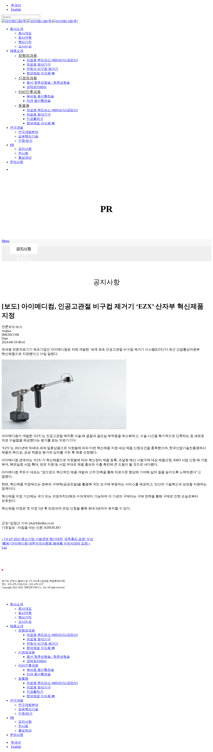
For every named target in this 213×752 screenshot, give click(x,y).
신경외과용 (26, 652)
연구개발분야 (28, 705)
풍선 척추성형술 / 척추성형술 (48, 656)
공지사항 (25, 721)
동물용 (23, 678)
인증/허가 (25, 713)
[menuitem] (110, 5)
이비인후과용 (28, 665)
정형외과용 (26, 630)
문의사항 (16, 735)
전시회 (23, 726)
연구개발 (16, 700)
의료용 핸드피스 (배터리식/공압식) (52, 635)
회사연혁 (25, 613)
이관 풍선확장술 (39, 674)
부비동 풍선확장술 (40, 670)
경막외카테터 (37, 661)
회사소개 (16, 604)
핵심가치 (25, 617)
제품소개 (16, 626)
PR (12, 718)
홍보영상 (23, 259)
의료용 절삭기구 (39, 639)
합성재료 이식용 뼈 (41, 648)
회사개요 (25, 608)
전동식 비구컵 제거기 (42, 643)
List (4, 547)
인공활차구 (35, 691)
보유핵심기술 (28, 709)
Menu (5, 241)
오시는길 (25, 621)
